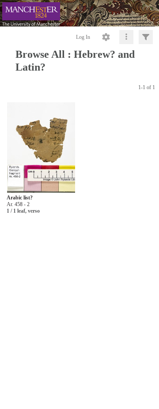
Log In (83, 37)
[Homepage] (79, 13)
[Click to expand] (146, 37)
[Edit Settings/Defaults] (106, 37)
